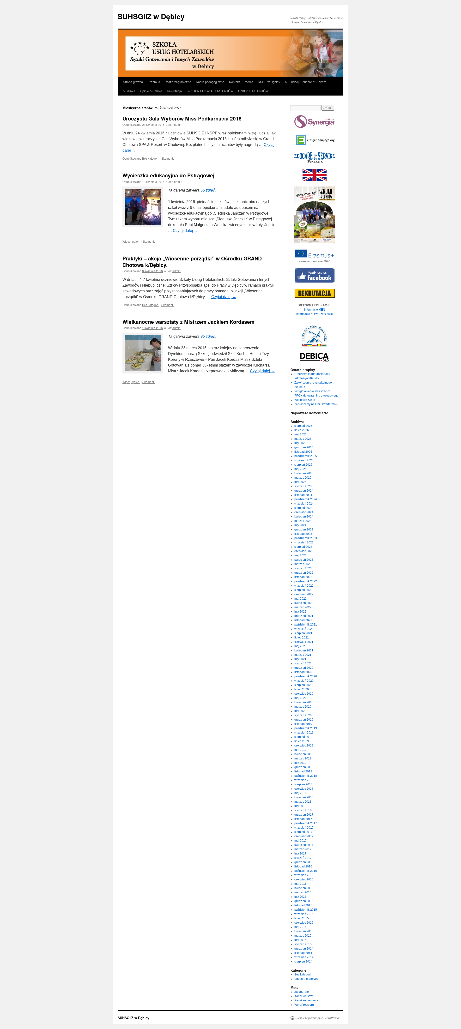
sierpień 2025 (303, 464)
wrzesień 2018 (304, 780)
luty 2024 (300, 525)
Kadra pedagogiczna (210, 81)
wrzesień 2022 (304, 585)
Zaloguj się (301, 991)
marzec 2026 (302, 438)
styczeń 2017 (303, 858)
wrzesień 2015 (304, 914)
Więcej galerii (131, 241)
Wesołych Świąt (304, 400)
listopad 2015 (303, 905)
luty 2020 (300, 711)
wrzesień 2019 (304, 732)
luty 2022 (300, 611)
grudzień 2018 (303, 767)
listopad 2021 (303, 620)
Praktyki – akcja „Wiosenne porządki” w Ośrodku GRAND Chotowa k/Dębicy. (192, 261)
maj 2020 (300, 698)
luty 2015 (300, 940)
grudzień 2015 (303, 901)
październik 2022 (305, 581)
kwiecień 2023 (303, 559)
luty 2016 (300, 896)
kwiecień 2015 (303, 931)
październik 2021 (305, 624)
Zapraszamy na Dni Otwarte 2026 (316, 404)
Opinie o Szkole (151, 91)
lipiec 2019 (301, 741)
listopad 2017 (303, 819)
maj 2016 (300, 883)
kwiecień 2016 (303, 888)
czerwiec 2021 (303, 642)
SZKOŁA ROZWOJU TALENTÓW (210, 91)
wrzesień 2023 (304, 542)
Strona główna (133, 81)
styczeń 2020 (303, 715)
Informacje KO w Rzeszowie (314, 314)
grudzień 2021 (303, 616)
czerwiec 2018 (303, 788)
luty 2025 (300, 482)
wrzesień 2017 (304, 827)
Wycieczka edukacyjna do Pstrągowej (168, 175)
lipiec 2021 (301, 637)
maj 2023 (300, 555)
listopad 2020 (303, 672)
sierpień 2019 (303, 737)
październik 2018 (305, 775)
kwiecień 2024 (303, 516)
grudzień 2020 (303, 667)
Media (249, 81)
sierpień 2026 (303, 425)
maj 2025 (300, 469)
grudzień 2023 (303, 529)
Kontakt (234, 81)
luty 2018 (300, 806)
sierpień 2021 (303, 633)
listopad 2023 (303, 534)
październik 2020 (305, 676)
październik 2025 (305, 456)
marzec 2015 (302, 935)
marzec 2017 (302, 849)
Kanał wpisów (303, 996)
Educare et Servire (306, 979)
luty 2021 (300, 659)
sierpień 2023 (303, 546)
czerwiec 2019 (303, 745)
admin (178, 124)
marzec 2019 (302, 758)
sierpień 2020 (303, 685)
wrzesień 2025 (304, 460)
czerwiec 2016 (303, 879)
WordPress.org (304, 1004)
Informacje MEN (314, 309)
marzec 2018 (302, 801)
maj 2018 (300, 793)
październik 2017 (305, 823)
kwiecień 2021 (303, 650)
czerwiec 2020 (303, 693)
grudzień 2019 (303, 719)
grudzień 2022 (303, 572)
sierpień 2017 (303, 832)
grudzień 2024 (303, 490)
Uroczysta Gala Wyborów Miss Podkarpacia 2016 (182, 118)
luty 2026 (300, 443)
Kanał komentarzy (306, 1000)
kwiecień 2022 (303, 603)
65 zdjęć (207, 190)
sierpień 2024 (303, 508)
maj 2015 (300, 927)
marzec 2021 (302, 654)
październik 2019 (305, 728)
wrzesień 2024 (304, 503)
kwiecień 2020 (303, 702)
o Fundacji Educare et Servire (305, 81)
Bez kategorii (150, 158)
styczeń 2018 (303, 810)
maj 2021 (300, 646)
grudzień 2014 (303, 948)
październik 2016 (305, 871)
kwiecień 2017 (303, 845)
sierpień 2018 (303, 784)
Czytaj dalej (185, 231)
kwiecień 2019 (303, 754)
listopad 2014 (303, 953)
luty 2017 (300, 853)
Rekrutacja (174, 91)
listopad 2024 (303, 495)
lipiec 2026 (301, 430)
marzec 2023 (302, 564)
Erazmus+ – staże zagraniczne (169, 81)
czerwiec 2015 (303, 922)
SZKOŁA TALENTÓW (253, 91)
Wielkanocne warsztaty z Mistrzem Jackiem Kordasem (188, 321)
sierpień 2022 (303, 590)
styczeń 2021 (303, 663)
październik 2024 (305, 499)
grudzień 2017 (303, 814)
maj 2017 (300, 840)
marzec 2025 (302, 477)
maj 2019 (300, 750)
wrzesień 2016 (304, 875)
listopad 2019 (303, 724)
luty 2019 (300, 762)
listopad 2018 (303, 771)
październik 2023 (305, 538)
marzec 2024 (302, 521)
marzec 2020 (302, 706)
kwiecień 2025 (303, 473)
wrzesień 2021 (304, 629)
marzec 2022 (302, 607)
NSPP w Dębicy (269, 81)
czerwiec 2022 (303, 594)
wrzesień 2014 (304, 957)
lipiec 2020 (301, 689)
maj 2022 (300, 598)
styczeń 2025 (303, 486)
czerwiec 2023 (303, 551)
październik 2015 (305, 909)
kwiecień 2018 (303, 797)
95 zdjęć (207, 336)
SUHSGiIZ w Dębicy (151, 16)
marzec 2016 (302, 892)
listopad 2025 (303, 451)
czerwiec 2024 (303, 512)
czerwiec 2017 (303, 836)
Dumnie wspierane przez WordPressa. (317, 1018)
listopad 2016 (303, 866)
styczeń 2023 (303, 568)
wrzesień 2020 (304, 680)
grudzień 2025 (303, 447)
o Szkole (129, 91)
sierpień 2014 (303, 961)
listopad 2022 (303, 577)
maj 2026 (300, 434)
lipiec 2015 (301, 918)
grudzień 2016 (303, 862)
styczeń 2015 (303, 944)
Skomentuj (168, 158)
